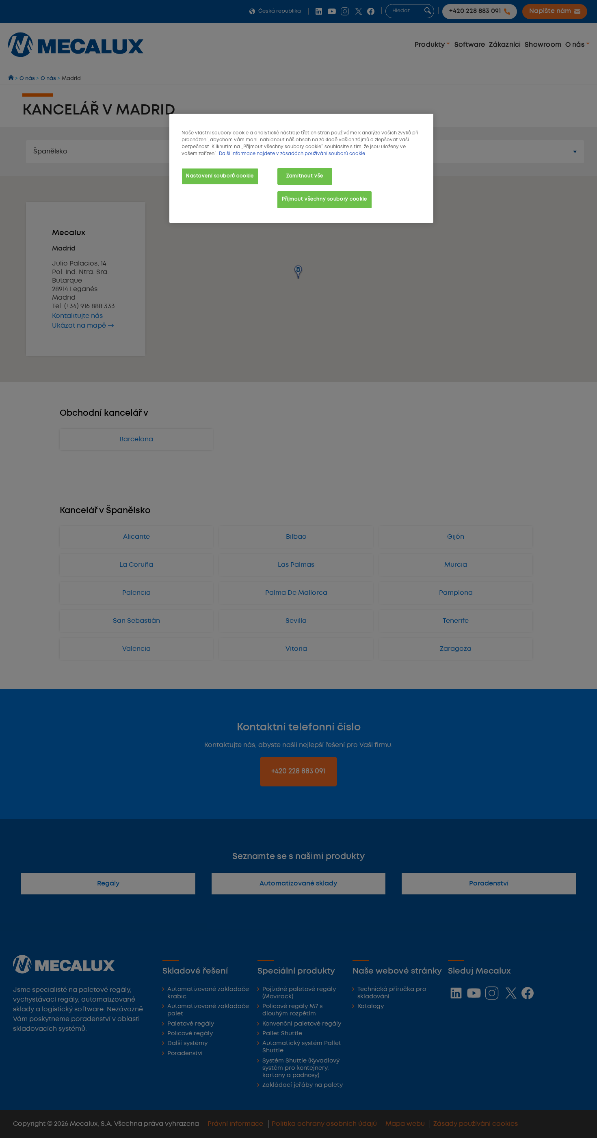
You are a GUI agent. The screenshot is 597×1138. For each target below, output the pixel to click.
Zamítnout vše (304, 176)
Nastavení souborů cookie (220, 176)
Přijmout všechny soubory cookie (324, 199)
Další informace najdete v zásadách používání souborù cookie (292, 154)
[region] (301, 168)
